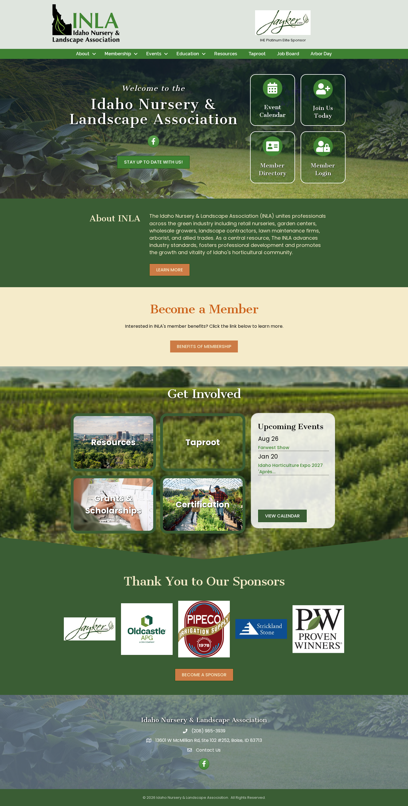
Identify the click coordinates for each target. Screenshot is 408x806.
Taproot (257, 53)
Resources (225, 53)
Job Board (288, 53)
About (82, 53)
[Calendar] (272, 90)
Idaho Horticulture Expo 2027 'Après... (290, 468)
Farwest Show (273, 447)
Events (153, 53)
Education (188, 53)
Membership (118, 53)
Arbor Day (321, 53)
